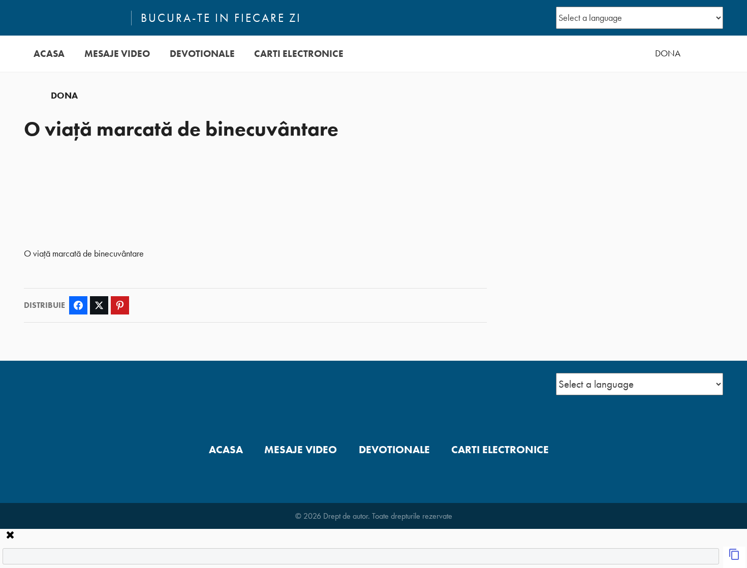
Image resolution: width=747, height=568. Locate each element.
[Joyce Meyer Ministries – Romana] (73, 18)
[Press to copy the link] (734, 557)
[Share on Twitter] (99, 305)
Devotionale (202, 53)
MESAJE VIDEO (117, 53)
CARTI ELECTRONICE (299, 53)
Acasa (49, 53)
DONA (667, 53)
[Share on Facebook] (78, 305)
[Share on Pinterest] (120, 305)
